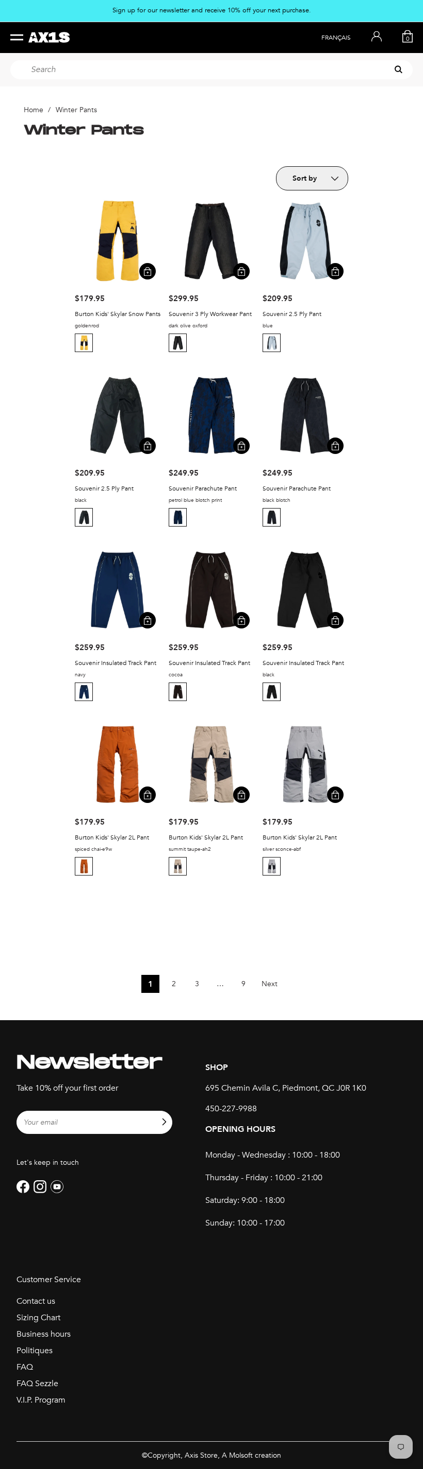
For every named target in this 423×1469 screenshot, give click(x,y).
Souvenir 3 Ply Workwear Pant (210, 314)
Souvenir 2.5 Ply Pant (292, 314)
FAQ (25, 1367)
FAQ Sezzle (37, 1383)
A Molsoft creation (251, 1455)
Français (336, 37)
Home (33, 110)
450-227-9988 (231, 1108)
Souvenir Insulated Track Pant (115, 663)
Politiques (35, 1350)
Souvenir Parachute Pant (203, 488)
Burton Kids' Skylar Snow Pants (117, 314)
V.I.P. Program (41, 1400)
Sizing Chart (38, 1317)
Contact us (36, 1301)
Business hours (44, 1334)
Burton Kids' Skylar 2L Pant (112, 837)
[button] (85, 343)
